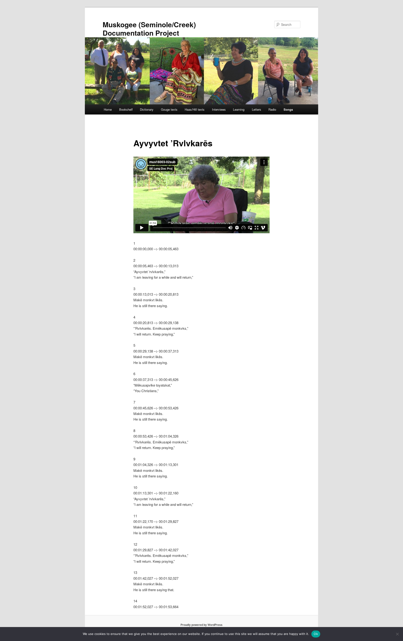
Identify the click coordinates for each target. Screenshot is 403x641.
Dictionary (146, 109)
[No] (397, 634)
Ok (316, 634)
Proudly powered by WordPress (201, 625)
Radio (272, 109)
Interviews (219, 109)
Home (108, 109)
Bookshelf (126, 109)
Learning (238, 109)
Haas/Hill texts (195, 109)
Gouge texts (169, 109)
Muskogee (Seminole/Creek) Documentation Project (149, 28)
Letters (256, 109)
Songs (288, 109)
